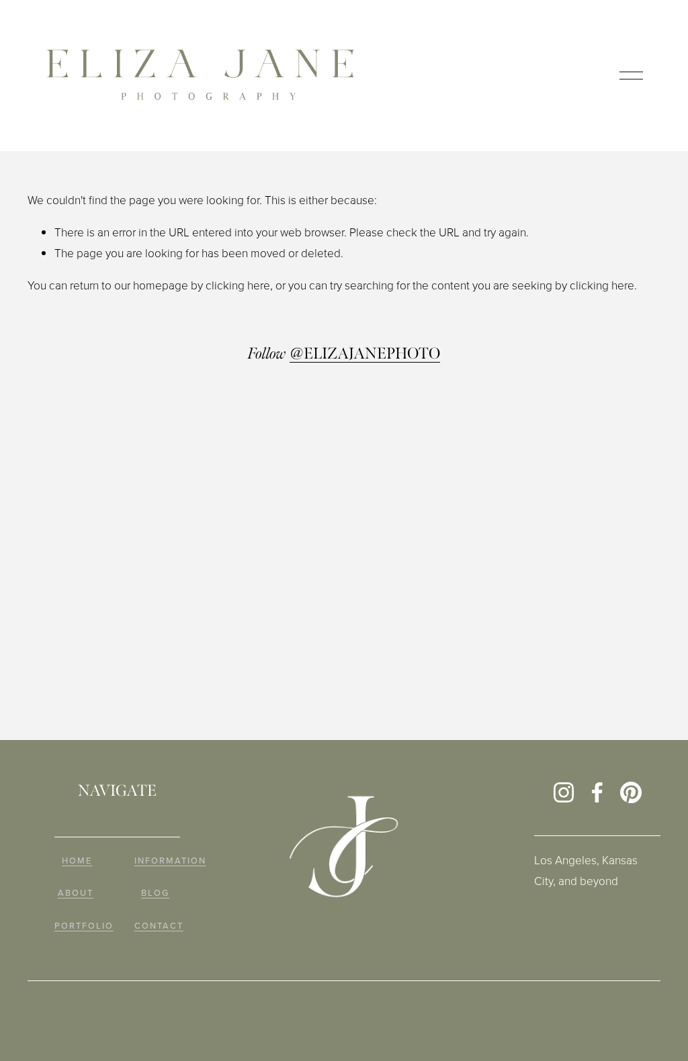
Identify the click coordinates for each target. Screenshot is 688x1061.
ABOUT (75, 893)
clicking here (238, 285)
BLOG (155, 893)
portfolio (84, 926)
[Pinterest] (631, 792)
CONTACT (158, 926)
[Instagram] (563, 792)
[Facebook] (597, 792)
